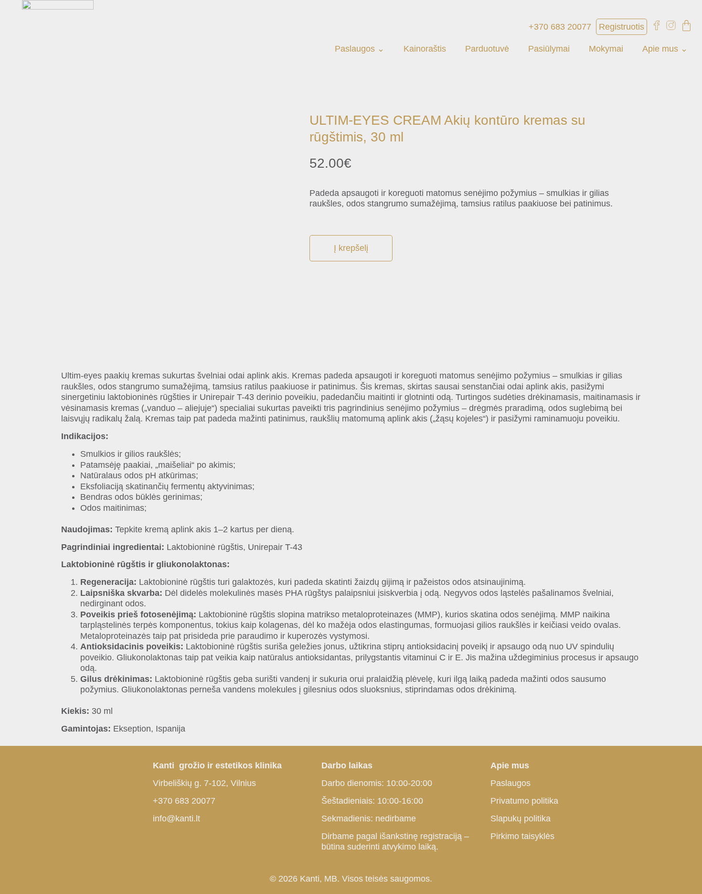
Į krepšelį (351, 248)
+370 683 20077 (184, 801)
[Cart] (686, 26)
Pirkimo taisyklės (522, 836)
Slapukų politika (520, 818)
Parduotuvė (487, 49)
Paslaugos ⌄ (359, 49)
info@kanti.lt (176, 818)
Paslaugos (510, 783)
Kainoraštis (425, 49)
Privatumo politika (524, 801)
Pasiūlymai (549, 49)
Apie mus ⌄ (665, 49)
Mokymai (606, 49)
